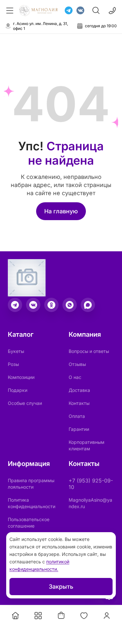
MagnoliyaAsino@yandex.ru (90, 503)
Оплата (77, 416)
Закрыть (61, 586)
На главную (61, 211)
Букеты (16, 351)
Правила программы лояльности (31, 484)
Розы (13, 364)
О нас (75, 377)
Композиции (21, 377)
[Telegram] (69, 10)
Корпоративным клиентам (86, 445)
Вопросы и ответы (89, 351)
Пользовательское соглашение (28, 523)
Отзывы (77, 364)
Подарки (17, 390)
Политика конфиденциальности (31, 503)
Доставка (79, 390)
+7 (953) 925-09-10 (91, 483)
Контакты (79, 403)
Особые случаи (25, 403)
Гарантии (79, 429)
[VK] (80, 10)
